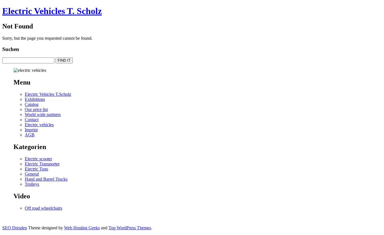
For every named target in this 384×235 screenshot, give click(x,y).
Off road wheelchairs (43, 208)
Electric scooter (38, 158)
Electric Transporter (42, 163)
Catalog (32, 104)
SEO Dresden (14, 227)
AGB (30, 134)
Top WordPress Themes (130, 227)
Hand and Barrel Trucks (46, 179)
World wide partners (43, 114)
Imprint (31, 129)
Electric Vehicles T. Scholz (52, 11)
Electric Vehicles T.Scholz (48, 94)
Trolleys (32, 184)
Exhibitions (35, 99)
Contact (32, 119)
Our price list (36, 109)
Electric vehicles (39, 124)
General (32, 174)
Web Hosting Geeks (82, 227)
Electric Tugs (36, 169)
